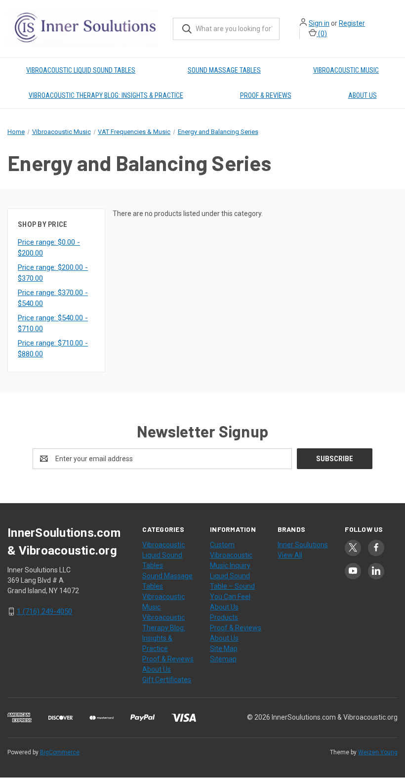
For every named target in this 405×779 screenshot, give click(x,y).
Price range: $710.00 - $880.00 (53, 349)
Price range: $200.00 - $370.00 (53, 273)
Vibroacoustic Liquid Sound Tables (80, 70)
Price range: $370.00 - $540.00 (53, 298)
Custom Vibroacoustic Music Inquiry (231, 555)
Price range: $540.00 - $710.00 (53, 323)
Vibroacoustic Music (346, 70)
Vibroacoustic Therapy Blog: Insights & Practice (106, 95)
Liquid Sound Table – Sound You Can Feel (232, 586)
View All (290, 555)
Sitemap (223, 659)
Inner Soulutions (303, 545)
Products (224, 617)
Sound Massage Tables (224, 70)
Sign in (319, 23)
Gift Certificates (166, 680)
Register (352, 23)
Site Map (224, 648)
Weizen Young (378, 752)
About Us (362, 95)
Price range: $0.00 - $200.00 (49, 248)
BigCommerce (60, 752)
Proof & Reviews (265, 95)
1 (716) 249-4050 (44, 611)
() (322, 34)
